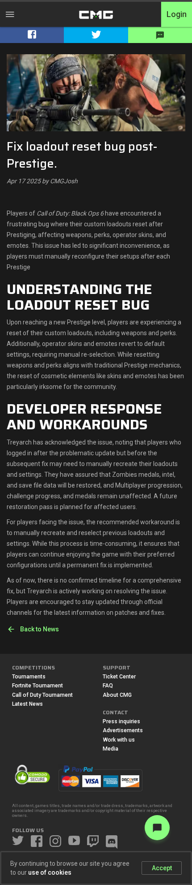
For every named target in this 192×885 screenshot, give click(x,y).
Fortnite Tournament (37, 685)
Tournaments (29, 676)
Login (177, 14)
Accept (162, 868)
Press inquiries (121, 721)
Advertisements (123, 730)
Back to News (39, 629)
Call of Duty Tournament (42, 695)
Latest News (27, 704)
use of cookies (49, 872)
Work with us (119, 740)
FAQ (108, 685)
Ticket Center (119, 676)
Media (110, 749)
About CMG (117, 695)
